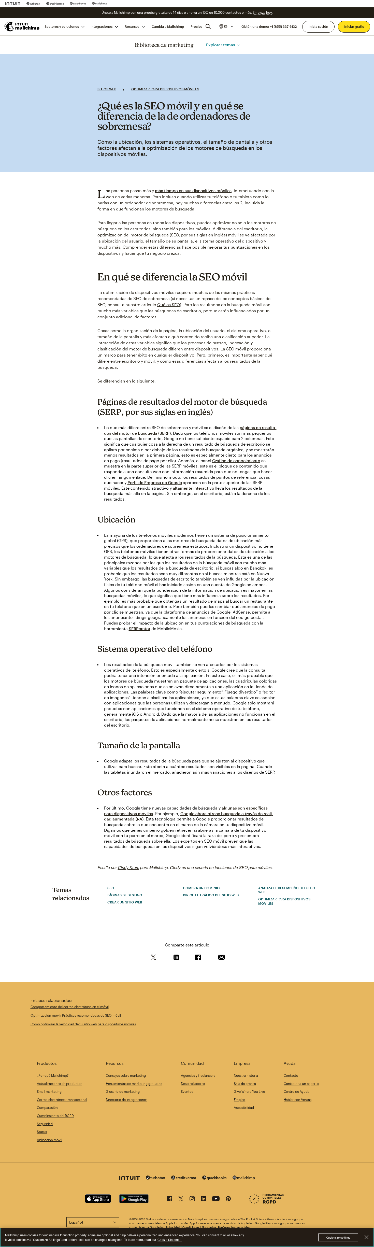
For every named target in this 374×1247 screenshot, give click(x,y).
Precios (196, 26)
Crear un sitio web (124, 902)
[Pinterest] (228, 1199)
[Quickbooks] (78, 4)
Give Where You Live (249, 1091)
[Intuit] (12, 4)
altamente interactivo (193, 488)
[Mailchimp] (99, 4)
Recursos (132, 26)
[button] (226, 26)
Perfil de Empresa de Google (154, 482)
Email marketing (49, 1091)
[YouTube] (216, 1199)
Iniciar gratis (354, 26)
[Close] (366, 1237)
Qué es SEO (168, 304)
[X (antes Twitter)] (180, 1199)
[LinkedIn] (203, 1199)
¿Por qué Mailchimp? (52, 1075)
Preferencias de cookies (234, 1227)
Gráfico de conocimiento (236, 460)
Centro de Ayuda (296, 1091)
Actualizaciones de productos (59, 1084)
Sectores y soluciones (62, 26)
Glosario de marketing (123, 1091)
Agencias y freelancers (198, 1075)
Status (42, 1132)
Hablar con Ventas (297, 1100)
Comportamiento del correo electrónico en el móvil (70, 1007)
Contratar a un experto (301, 1084)
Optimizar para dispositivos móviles (165, 89)
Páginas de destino (124, 895)
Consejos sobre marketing (126, 1075)
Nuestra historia (246, 1075)
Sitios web (106, 89)
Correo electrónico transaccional (62, 1100)
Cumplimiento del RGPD (55, 1116)
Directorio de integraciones (126, 1100)
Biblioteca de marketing (164, 44)
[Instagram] (192, 1199)
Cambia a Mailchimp (168, 26)
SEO (110, 888)
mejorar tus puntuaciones (232, 247)
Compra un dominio (201, 888)
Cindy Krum (128, 867)
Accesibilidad (244, 1108)
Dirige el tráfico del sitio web (211, 895)
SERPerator (139, 628)
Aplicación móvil (49, 1140)
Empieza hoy (262, 12)
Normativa (209, 1227)
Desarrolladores (193, 1084)
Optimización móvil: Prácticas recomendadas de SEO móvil (76, 1015)
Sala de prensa (245, 1084)
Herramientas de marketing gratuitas (134, 1084)
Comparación (47, 1108)
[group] (226, 26)
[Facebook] (169, 1199)
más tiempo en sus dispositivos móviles (193, 190)
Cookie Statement (169, 1239)
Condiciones (190, 1227)
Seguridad (45, 1124)
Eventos (187, 1091)
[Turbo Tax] (33, 4)
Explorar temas (220, 44)
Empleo (239, 1100)
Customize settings (338, 1237)
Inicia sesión (318, 26)
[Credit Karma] (55, 4)
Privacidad (173, 1227)
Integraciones (101, 26)
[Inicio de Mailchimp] (21, 26)
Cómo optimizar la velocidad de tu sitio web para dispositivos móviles (83, 1024)
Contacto (291, 1075)
